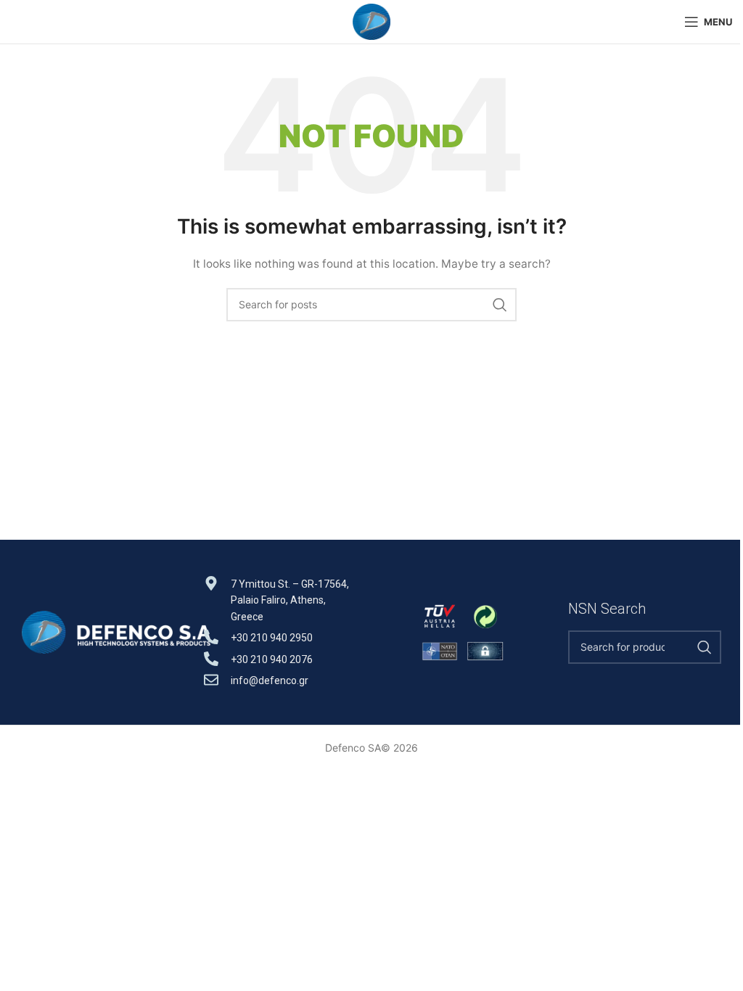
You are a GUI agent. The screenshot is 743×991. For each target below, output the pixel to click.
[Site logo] (371, 21)
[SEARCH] (500, 304)
